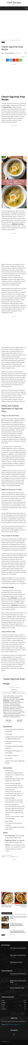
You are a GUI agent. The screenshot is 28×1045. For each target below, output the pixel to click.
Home (2, 40)
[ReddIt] (17, 60)
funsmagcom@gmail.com (9, 53)
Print (14, 692)
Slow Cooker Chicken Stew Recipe (18, 973)
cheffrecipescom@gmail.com (13, 1024)
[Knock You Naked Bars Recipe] (5, 990)
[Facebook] (7, 60)
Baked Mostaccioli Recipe (16, 962)
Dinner (6, 40)
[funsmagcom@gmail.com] (2, 53)
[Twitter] (10, 60)
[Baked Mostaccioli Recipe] (5, 964)
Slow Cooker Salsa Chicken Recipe (18, 948)
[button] (26, 8)
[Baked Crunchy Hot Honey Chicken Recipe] (5, 982)
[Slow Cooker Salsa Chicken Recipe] (5, 950)
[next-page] (5, 938)
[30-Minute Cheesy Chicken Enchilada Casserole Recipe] (5, 926)
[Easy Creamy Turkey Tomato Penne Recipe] (5, 918)
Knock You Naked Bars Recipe (17, 988)
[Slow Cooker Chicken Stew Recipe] (5, 975)
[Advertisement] (14, 26)
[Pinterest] (14, 60)
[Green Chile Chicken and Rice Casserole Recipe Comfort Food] (5, 933)
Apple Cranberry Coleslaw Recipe (18, 955)
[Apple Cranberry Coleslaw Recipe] (5, 957)
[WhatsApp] (20, 60)
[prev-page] (2, 938)
